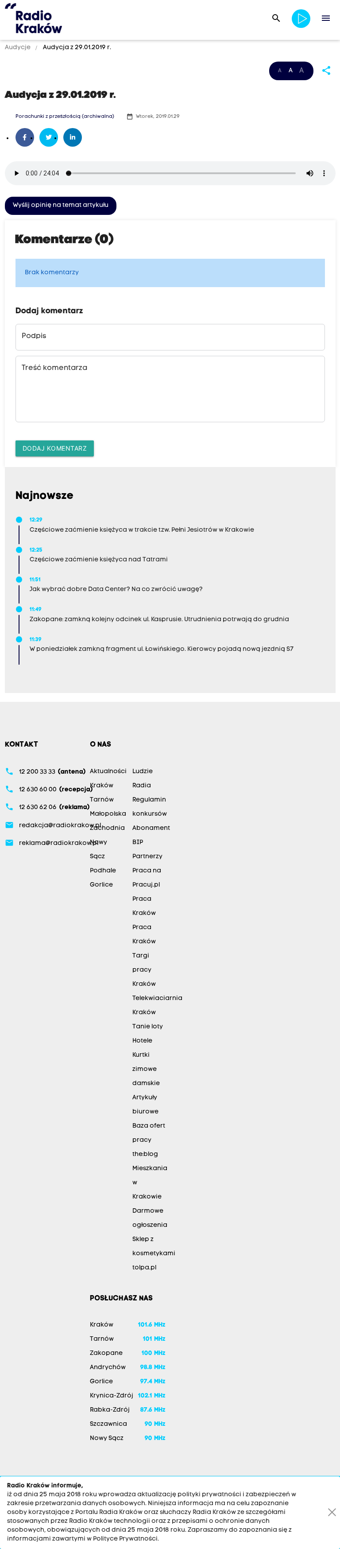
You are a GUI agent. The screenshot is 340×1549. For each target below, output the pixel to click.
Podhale (103, 871)
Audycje (18, 47)
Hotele (142, 1041)
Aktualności (108, 771)
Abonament (151, 828)
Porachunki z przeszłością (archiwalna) (64, 116)
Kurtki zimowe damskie (146, 1069)
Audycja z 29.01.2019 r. (76, 47)
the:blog (145, 1154)
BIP (137, 842)
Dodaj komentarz (55, 448)
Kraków (101, 785)
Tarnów (102, 800)
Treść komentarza (54, 368)
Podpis (34, 336)
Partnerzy (147, 856)
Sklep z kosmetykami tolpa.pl (153, 1253)
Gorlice (101, 885)
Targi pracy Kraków (144, 970)
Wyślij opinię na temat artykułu (60, 205)
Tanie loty (147, 1027)
